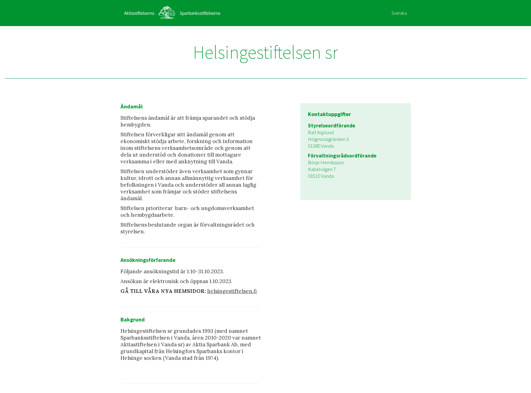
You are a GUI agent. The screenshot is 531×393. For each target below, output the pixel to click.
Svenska (399, 13)
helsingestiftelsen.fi (232, 291)
